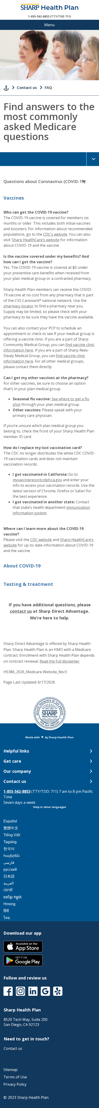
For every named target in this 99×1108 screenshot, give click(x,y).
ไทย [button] (6, 918)
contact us (21, 611)
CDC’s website (55, 234)
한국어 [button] (9, 849)
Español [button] (10, 821)
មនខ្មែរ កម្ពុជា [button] (12, 897)
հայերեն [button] (11, 856)
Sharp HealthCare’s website (35, 239)
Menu (49, 24)
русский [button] (10, 869)
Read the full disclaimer (59, 661)
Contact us (27, 87)
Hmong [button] (9, 904)
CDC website (41, 539)
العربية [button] (8, 883)
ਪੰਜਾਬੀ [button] (8, 890)
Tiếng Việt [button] (11, 835)
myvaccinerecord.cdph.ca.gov (37, 479)
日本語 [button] (9, 876)
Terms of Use (15, 1076)
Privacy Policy (14, 1084)
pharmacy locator (18, 306)
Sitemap (10, 1069)
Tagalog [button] (10, 842)
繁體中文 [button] (10, 828)
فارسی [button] (8, 863)
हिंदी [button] (6, 911)
